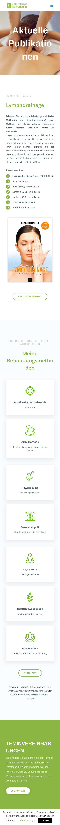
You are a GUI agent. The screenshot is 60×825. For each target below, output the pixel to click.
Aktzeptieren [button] (44, 820)
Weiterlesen (30, 673)
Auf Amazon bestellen (30, 296)
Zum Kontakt (18, 790)
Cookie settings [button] (27, 820)
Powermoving (30, 487)
